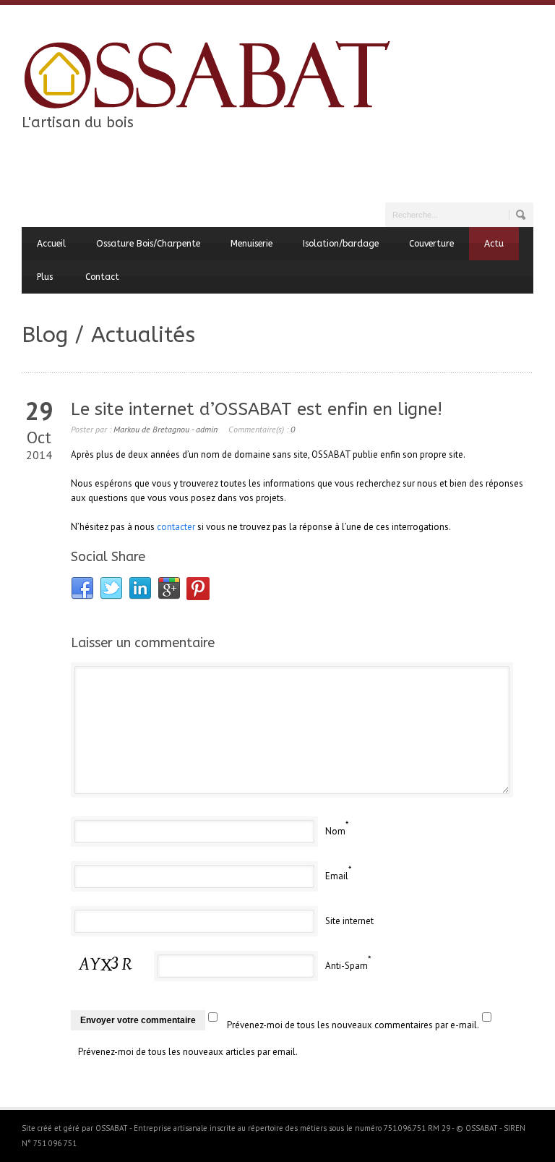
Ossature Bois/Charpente (148, 244)
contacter (176, 527)
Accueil (51, 244)
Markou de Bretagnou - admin (165, 429)
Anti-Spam (346, 966)
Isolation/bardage (341, 244)
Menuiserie (251, 244)
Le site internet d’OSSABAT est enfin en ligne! (256, 409)
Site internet (349, 921)
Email (336, 876)
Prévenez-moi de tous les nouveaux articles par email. (188, 1052)
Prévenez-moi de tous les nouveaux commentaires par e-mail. (353, 1025)
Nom (335, 831)
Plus (45, 277)
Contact (102, 277)
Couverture (431, 244)
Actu (494, 244)
